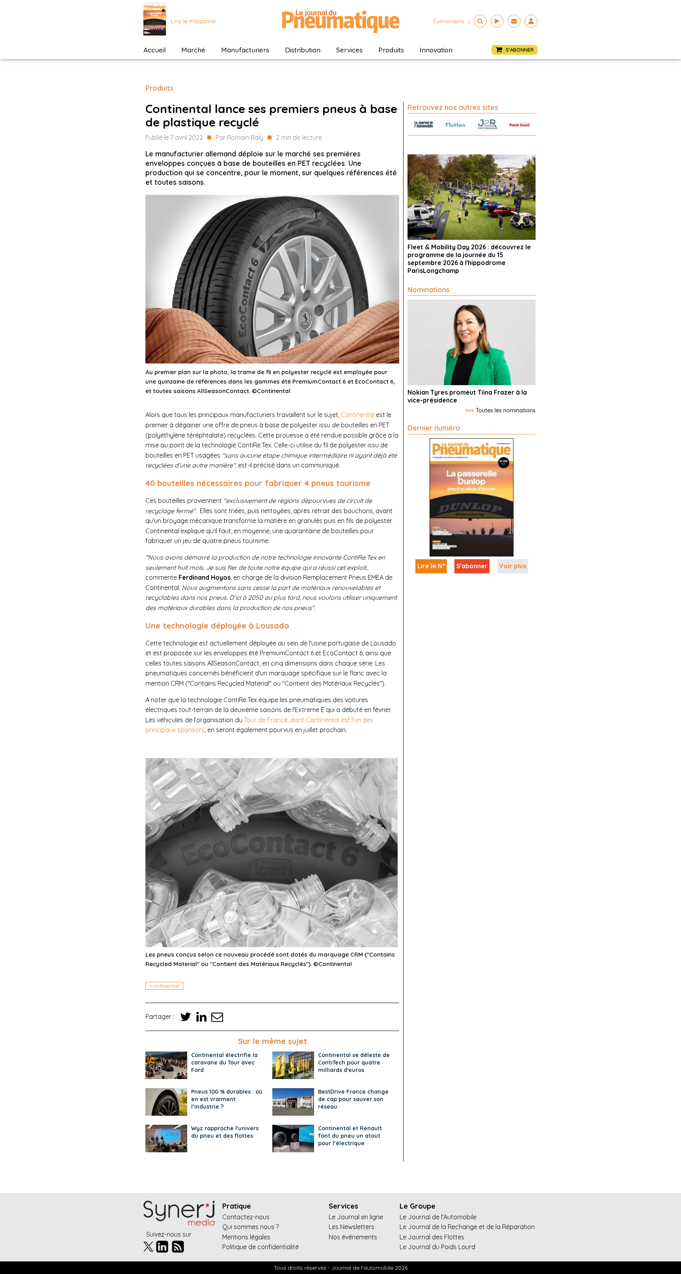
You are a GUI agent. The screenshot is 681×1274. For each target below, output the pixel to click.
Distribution (302, 50)
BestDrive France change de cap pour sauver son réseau (353, 1099)
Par (239, 137)
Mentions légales (246, 1237)
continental (164, 985)
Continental (357, 415)
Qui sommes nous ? (250, 1227)
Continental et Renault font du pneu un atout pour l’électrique (350, 1136)
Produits (391, 50)
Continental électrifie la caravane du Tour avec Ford (224, 1062)
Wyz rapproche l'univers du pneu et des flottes (225, 1132)
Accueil (154, 50)
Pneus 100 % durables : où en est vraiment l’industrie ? (226, 1099)
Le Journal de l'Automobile (438, 1217)
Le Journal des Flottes (432, 1237)
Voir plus (512, 566)
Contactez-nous (246, 1217)
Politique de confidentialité (260, 1247)
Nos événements (353, 1237)
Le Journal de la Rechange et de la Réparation (467, 1227)
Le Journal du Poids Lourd (437, 1247)
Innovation (436, 50)
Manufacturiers (245, 50)
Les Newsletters (351, 1227)
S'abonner (471, 566)
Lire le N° (431, 566)
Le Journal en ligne (356, 1217)
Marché (193, 50)
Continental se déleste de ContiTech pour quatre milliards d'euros (354, 1062)
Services (349, 50)
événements (449, 21)
